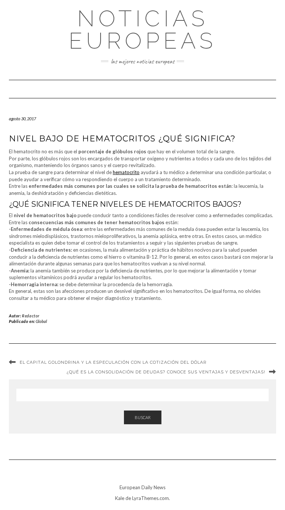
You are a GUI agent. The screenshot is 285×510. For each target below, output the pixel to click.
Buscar (143, 417)
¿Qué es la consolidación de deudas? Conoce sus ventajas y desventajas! (165, 372)
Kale (119, 498)
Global (41, 321)
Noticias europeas (142, 30)
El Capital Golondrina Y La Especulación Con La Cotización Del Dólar (113, 362)
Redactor (31, 315)
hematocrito (126, 172)
